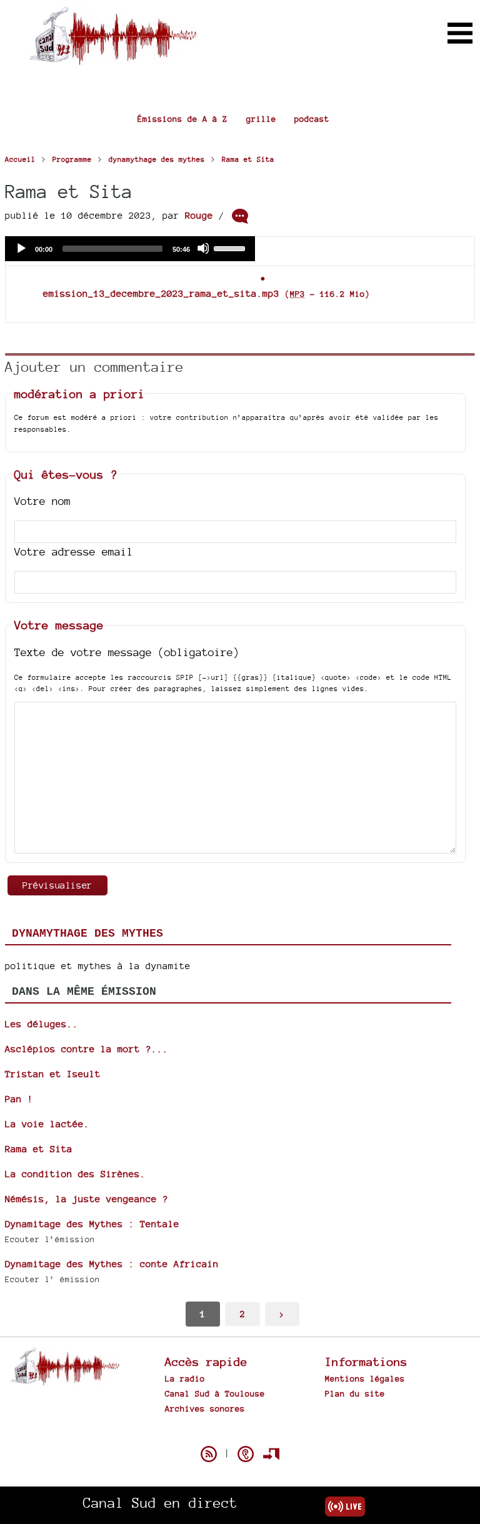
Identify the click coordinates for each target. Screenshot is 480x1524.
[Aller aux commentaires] (240, 216)
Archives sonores (205, 1408)
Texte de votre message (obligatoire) (126, 652)
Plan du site (355, 1393)
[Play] (20, 248)
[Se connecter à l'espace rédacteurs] (271, 1454)
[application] (130, 248)
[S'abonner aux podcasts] (246, 1454)
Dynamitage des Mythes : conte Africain (112, 1263)
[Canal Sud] (113, 59)
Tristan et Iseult (53, 1073)
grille (261, 119)
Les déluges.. (41, 1023)
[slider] (231, 247)
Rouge (199, 215)
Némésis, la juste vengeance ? (86, 1198)
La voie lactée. (47, 1123)
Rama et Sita (38, 1148)
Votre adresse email (73, 551)
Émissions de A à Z (183, 119)
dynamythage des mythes (87, 933)
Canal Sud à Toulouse (215, 1393)
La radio (185, 1378)
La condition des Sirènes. (75, 1173)
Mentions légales (365, 1378)
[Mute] (203, 248)
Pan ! (19, 1098)
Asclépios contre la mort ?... (86, 1048)
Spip (240, 1432)
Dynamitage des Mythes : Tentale (92, 1223)
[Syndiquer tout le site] (209, 1454)
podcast (311, 119)
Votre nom (42, 500)
